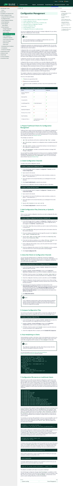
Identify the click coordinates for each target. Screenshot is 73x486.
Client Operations (5, 27)
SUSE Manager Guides (5, 8)
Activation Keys (35, 156)
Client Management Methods (7, 20)
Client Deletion (5, 25)
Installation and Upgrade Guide (7, 13)
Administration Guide (5, 51)
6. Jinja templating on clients (66, 27)
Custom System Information (8, 39)
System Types (5, 44)
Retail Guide (3, 54)
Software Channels (37, 135)
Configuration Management (8, 34)
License (2, 10)
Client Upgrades (5, 23)
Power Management (7, 35)
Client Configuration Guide (6, 15)
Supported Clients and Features (8, 16)
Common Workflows (5, 56)
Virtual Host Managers (6, 49)
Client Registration (5, 22)
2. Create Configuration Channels (65, 17)
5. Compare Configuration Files (65, 25)
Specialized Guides (5, 58)
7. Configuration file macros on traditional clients (66, 30)
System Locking (6, 32)
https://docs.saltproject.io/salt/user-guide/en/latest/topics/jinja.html (34, 353)
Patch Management (6, 30)
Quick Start (3, 11)
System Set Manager (7, 41)
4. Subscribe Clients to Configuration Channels (65, 23)
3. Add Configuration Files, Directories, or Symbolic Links (66, 20)
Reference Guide (4, 53)
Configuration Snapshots (7, 37)
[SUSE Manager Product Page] (20, 8)
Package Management (7, 28)
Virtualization (4, 48)
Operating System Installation (8, 46)
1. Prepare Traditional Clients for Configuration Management (66, 14)
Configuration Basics (6, 18)
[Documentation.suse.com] (18, 8)
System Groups (6, 42)
